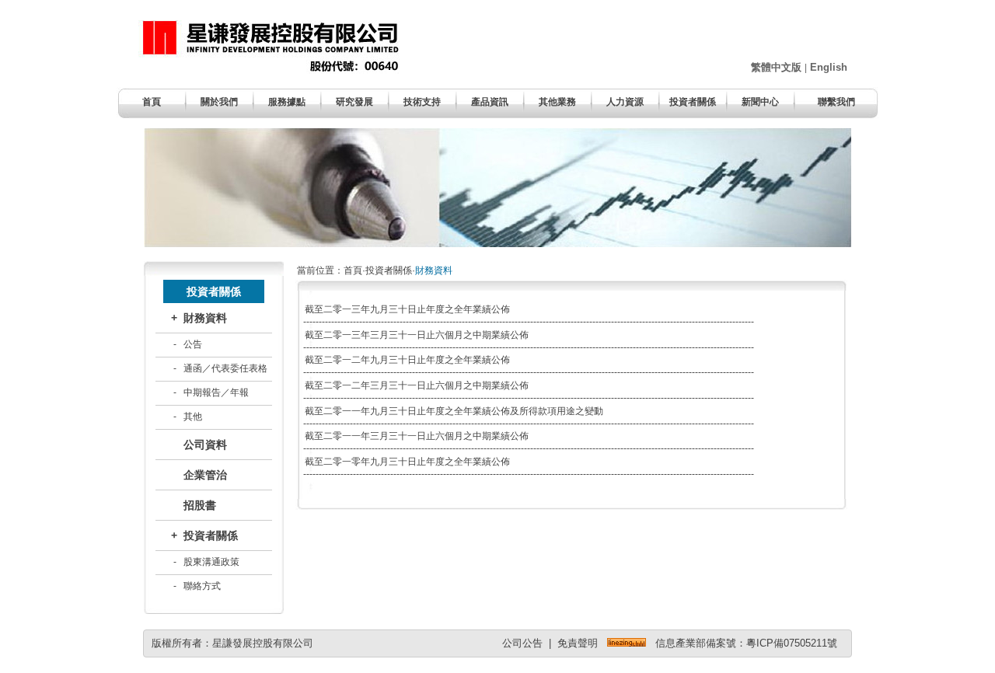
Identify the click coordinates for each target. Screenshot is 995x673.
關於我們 (219, 101)
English (828, 67)
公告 (192, 344)
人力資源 (625, 101)
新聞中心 (760, 101)
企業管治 (205, 475)
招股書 (199, 505)
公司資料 (205, 444)
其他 (192, 416)
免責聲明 (577, 643)
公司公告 (522, 643)
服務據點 (286, 101)
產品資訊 (489, 101)
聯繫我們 (836, 101)
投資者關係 (692, 101)
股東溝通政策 (211, 561)
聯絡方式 (202, 586)
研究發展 (354, 101)
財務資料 (205, 318)
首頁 (151, 101)
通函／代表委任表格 (225, 368)
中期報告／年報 (216, 392)
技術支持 (422, 101)
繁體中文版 (776, 67)
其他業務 (557, 101)
